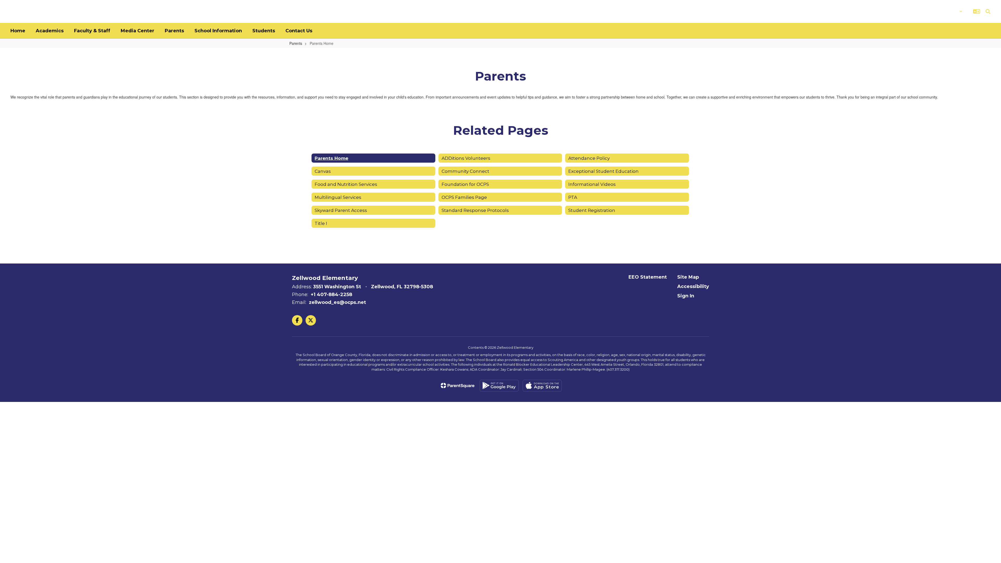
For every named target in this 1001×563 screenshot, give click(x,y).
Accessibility (693, 286)
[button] (948, 11)
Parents (295, 43)
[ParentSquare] (458, 385)
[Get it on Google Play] (499, 385)
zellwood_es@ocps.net (337, 302)
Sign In (685, 296)
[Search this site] (988, 11)
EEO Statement (647, 277)
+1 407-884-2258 (331, 294)
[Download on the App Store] (542, 385)
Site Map (688, 277)
